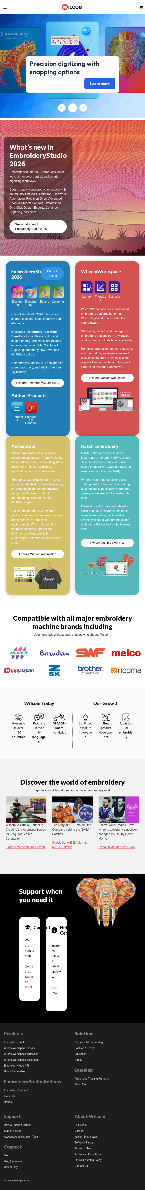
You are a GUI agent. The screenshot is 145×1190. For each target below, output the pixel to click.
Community (11, 1167)
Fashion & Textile (85, 1048)
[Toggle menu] (5, 7)
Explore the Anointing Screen (25, 847)
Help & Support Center (17, 1125)
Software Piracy (84, 1142)
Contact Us (81, 1166)
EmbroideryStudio (14, 1042)
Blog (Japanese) (14, 1161)
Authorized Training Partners (92, 1078)
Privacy (25, 1180)
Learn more (100, 83)
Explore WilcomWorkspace (107, 378)
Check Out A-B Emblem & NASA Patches (69, 844)
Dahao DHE (11, 1102)
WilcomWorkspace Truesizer (21, 1054)
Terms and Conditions (88, 1154)
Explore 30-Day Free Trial (107, 543)
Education (80, 1054)
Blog (6, 1155)
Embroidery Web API (16, 1065)
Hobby (78, 1059)
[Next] (83, 108)
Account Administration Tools (21, 1136)
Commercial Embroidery (89, 1042)
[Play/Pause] (72, 107)
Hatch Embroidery (14, 1071)
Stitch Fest (81, 1084)
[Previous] (62, 108)
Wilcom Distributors (86, 1136)
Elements (9, 1096)
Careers (79, 1131)
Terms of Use (83, 1148)
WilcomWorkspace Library (19, 1048)
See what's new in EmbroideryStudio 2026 (31, 226)
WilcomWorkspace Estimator (21, 1059)
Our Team (81, 1125)
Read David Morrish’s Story (117, 847)
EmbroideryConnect (16, 1090)
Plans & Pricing (52, 273)
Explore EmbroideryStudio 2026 (37, 383)
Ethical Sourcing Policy (88, 1160)
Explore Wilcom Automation (37, 554)
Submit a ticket (13, 1131)
